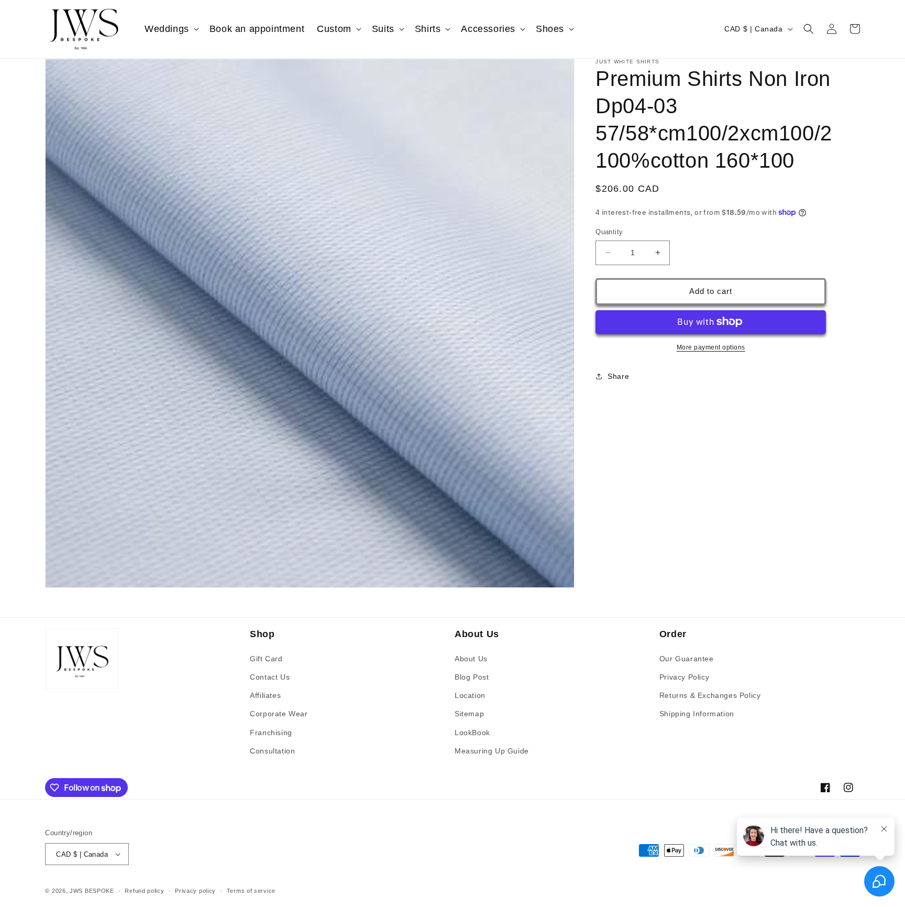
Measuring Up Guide (492, 751)
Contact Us (270, 677)
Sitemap (469, 713)
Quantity (609, 232)
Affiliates (265, 695)
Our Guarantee (686, 658)
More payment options (711, 347)
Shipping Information (696, 713)
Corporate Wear (278, 713)
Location (470, 695)
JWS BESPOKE (92, 891)
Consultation (272, 751)
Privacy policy (195, 891)
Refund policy (144, 891)
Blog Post (472, 677)
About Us (471, 658)
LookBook (472, 732)
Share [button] (618, 376)
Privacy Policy (684, 677)
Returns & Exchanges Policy (710, 695)
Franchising (271, 732)
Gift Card (266, 658)
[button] (170, 29)
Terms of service (251, 891)
